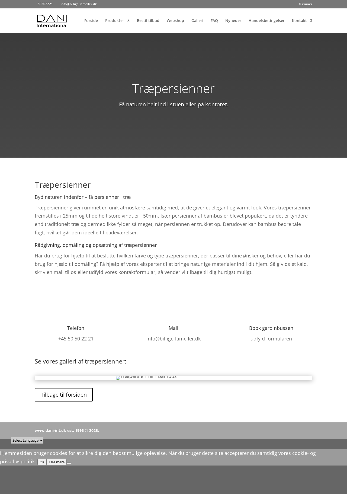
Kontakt (299, 21)
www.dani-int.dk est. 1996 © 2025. (67, 430)
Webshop (175, 21)
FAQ (214, 21)
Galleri (197, 21)
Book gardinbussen (271, 328)
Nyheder (233, 21)
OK (42, 462)
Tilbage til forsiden (64, 394)
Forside (91, 21)
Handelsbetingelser (267, 21)
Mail (173, 328)
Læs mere (57, 462)
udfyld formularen (271, 338)
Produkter (114, 21)
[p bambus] (146, 376)
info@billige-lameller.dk (173, 338)
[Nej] (69, 463)
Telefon (75, 328)
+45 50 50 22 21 (76, 338)
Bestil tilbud (148, 21)
